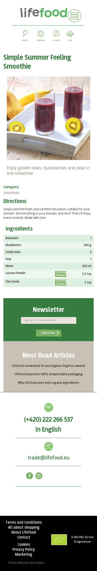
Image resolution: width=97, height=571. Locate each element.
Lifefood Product (61, 274)
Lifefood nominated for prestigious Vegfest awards (48, 366)
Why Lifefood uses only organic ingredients (48, 382)
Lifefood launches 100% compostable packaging (48, 374)
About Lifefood (23, 532)
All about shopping (23, 527)
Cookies (24, 545)
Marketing (23, 555)
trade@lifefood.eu (48, 458)
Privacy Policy (23, 550)
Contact (23, 537)
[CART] (70, 34)
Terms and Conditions (24, 523)
